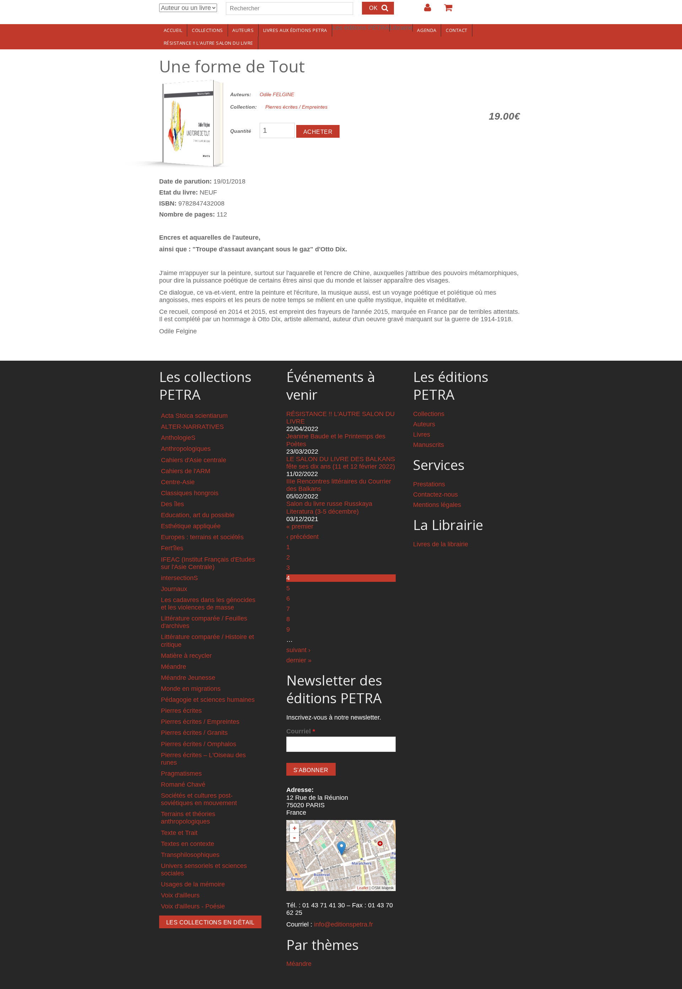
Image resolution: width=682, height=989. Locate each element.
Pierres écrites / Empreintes (296, 107)
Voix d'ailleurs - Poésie (193, 906)
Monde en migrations (191, 688)
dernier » (299, 660)
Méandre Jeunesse (188, 677)
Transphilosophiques (190, 854)
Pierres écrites (181, 710)
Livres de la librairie (440, 544)
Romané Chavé (183, 784)
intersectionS (179, 577)
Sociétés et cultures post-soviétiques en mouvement (199, 799)
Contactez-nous (435, 494)
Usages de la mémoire (193, 884)
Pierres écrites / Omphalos (198, 744)
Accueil (173, 30)
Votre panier (445, 10)
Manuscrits (428, 444)
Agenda (426, 30)
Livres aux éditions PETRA (295, 30)
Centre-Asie (178, 482)
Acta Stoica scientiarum (194, 415)
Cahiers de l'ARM (185, 471)
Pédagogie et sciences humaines (208, 699)
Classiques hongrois (189, 493)
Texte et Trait (179, 832)
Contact (456, 30)
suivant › (298, 650)
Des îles (172, 504)
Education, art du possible (197, 515)
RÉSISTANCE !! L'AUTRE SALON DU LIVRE (208, 43)
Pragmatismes (181, 773)
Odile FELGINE (277, 94)
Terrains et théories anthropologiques (188, 817)
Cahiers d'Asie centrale (193, 460)
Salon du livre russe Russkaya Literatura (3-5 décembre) (329, 507)
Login (424, 10)
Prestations (429, 484)
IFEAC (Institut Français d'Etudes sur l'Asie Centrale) (208, 563)
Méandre (173, 666)
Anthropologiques (186, 448)
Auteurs (243, 30)
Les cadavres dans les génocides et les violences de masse (208, 603)
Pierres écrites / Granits (194, 732)
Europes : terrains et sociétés (202, 537)
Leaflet (362, 888)
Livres (421, 434)
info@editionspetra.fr (343, 924)
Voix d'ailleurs (180, 895)
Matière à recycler (186, 655)
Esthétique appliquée (191, 526)
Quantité (240, 131)
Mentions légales (437, 504)
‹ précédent (302, 536)
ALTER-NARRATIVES (192, 426)
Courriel (300, 731)
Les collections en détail (210, 922)
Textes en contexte (187, 843)
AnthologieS (178, 437)
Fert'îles (172, 548)
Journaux (174, 588)
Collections (207, 30)
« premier (299, 526)
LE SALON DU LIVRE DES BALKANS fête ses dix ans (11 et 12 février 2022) (340, 462)
